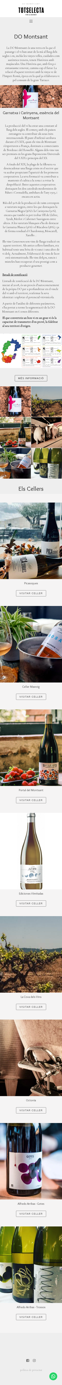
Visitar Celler (31, 593)
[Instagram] (34, 1361)
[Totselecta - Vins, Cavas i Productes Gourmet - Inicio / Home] (31, 11)
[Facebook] (27, 1361)
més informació (31, 378)
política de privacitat (31, 1370)
